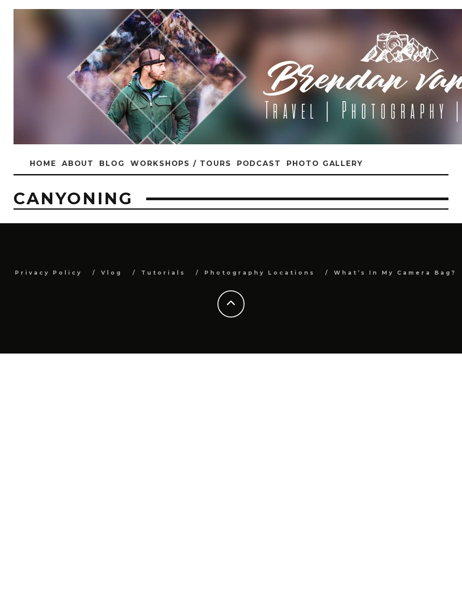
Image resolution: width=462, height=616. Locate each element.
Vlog (111, 272)
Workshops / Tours (180, 163)
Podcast (259, 163)
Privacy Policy (48, 272)
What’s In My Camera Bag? (395, 272)
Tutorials (163, 272)
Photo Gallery (324, 163)
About (78, 163)
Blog (112, 163)
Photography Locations (259, 272)
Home (43, 163)
